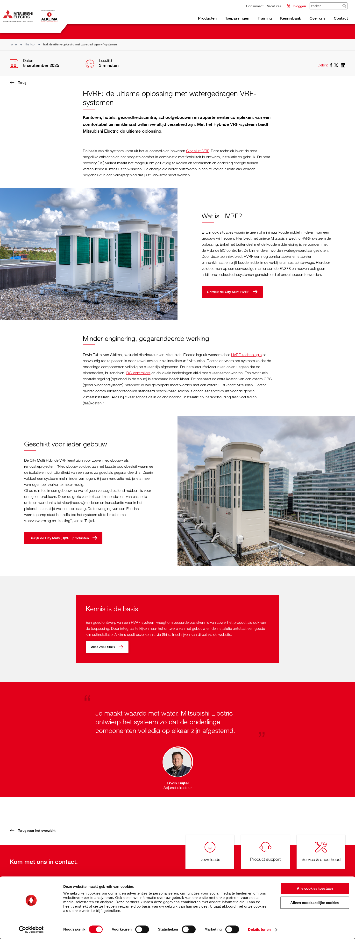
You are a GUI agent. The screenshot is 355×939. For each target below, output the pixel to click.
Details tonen (259, 929)
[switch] (142, 929)
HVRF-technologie (246, 354)
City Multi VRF (197, 151)
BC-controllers (138, 373)
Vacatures (274, 6)
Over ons (317, 18)
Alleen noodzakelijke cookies (314, 903)
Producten (207, 18)
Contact (341, 18)
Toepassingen (237, 18)
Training (265, 18)
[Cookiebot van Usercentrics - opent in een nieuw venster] (31, 929)
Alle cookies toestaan (315, 888)
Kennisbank (290, 18)
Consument (254, 6)
